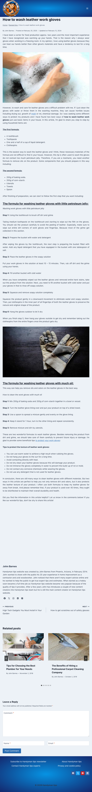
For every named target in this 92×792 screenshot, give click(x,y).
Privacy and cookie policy (69, 766)
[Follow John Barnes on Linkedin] (18, 598)
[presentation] (23, 646)
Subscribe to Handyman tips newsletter (28, 761)
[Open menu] (87, 8)
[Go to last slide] (6, 658)
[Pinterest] (83, 773)
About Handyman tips (72, 761)
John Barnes (13, 673)
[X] (78, 773)
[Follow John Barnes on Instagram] (13, 598)
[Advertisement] (46, 531)
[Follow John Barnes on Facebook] (5, 598)
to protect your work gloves (47, 440)
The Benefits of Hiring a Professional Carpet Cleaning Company (68, 669)
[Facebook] (73, 773)
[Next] (86, 658)
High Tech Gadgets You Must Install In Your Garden (22, 610)
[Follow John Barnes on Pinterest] (22, 598)
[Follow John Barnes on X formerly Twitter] (9, 598)
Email (51, 743)
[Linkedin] (87, 773)
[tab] (41, 685)
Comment (9, 713)
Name (7, 743)
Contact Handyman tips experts (26, 766)
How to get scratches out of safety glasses (70, 609)
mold (33, 114)
